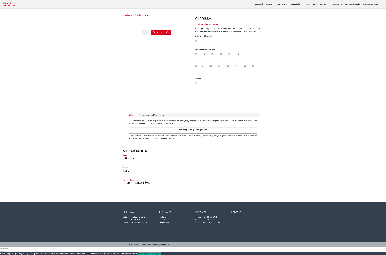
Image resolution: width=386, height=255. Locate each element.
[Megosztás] (5, 248)
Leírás (131, 115)
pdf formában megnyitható (208, 24)
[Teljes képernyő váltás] (3, 248)
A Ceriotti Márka (165, 222)
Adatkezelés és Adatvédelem (206, 220)
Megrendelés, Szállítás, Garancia (207, 222)
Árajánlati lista (370, 4)
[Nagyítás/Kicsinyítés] (1, 248)
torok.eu (138, 222)
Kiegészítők (295, 4)
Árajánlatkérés (161, 32)
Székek (269, 4)
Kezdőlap (126, 15)
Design (323, 4)
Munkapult (282, 4)
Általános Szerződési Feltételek (207, 217)
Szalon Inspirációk (166, 220)
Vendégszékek (136, 15)
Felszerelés (310, 4)
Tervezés (335, 4)
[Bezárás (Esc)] (7, 248)
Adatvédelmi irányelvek (153, 254)
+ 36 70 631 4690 (135, 220)
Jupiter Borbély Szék (350, 4)
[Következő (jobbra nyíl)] (3, 251)
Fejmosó (259, 4)
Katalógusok (164, 217)
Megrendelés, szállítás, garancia (152, 115)
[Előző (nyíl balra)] (1, 251)
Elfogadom (141, 254)
